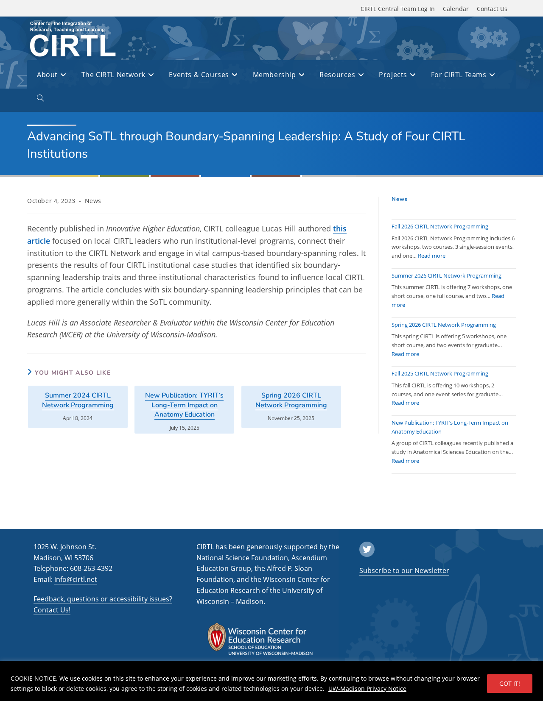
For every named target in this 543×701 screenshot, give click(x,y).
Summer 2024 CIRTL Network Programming (78, 400)
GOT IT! (509, 683)
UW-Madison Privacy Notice (367, 688)
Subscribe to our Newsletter (404, 570)
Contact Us (492, 9)
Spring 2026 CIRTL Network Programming (291, 400)
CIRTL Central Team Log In (398, 9)
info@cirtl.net (75, 579)
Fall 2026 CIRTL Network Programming (440, 226)
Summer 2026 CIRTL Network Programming (446, 275)
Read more (431, 255)
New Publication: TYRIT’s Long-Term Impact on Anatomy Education (184, 405)
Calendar (456, 9)
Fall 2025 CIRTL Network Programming (440, 373)
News (93, 201)
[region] (271, 681)
